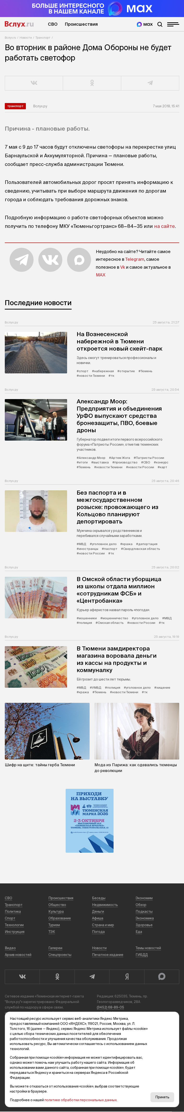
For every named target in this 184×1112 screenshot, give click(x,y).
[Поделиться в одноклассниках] (92, 83)
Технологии (14, 925)
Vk (122, 267)
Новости (26, 37)
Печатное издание (107, 955)
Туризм (54, 925)
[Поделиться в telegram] (150, 83)
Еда (139, 932)
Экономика (145, 918)
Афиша (97, 918)
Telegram (134, 259)
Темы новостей (148, 948)
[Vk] (22, 977)
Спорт (10, 918)
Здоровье (144, 925)
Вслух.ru (19, 24)
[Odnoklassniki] (57, 977)
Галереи (55, 948)
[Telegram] (92, 977)
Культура (56, 911)
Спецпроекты (59, 955)
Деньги (98, 911)
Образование (59, 918)
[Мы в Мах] (145, 24)
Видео (10, 948)
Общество (57, 905)
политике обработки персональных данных (81, 1100)
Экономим (144, 898)
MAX (100, 274)
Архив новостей (18, 955)
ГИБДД (142, 955)
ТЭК (51, 932)
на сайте (164, 226)
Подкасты (144, 911)
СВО (53, 24)
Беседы (98, 898)
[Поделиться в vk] (34, 83)
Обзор (141, 905)
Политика (13, 911)
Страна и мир (103, 925)
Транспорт (43, 37)
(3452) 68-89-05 (110, 1007)
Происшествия (81, 24)
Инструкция (14, 932)
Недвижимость (105, 905)
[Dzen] (126, 977)
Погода (98, 932)
